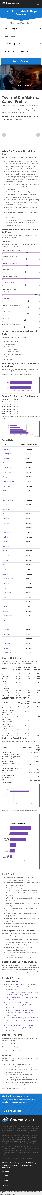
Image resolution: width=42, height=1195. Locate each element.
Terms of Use (6, 1168)
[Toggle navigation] (37, 4)
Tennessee (7, 593)
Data (11, 1163)
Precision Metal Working (14, 1051)
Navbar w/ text (11, 3)
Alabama (6, 546)
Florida (5, 560)
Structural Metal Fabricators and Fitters (19, 987)
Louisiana (6, 648)
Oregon (5, 477)
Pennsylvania (7, 602)
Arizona (5, 491)
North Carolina (8, 579)
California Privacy (30, 1163)
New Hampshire (8, 481)
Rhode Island (7, 551)
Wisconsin (6, 509)
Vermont (6, 611)
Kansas (5, 449)
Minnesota (6, 518)
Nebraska (6, 523)
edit (20, 120)
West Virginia (7, 643)
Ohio (4, 565)
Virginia (5, 588)
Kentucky (6, 528)
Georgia (5, 574)
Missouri (6, 583)
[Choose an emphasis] (21, 43)
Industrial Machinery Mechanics (16, 984)
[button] (4, 135)
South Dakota (7, 616)
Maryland (6, 630)
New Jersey (7, 472)
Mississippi (6, 634)
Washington (7, 454)
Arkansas (6, 639)
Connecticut (7, 467)
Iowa (4, 569)
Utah (4, 495)
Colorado (6, 555)
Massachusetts (8, 514)
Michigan (6, 537)
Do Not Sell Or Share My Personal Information (17, 1165)
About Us (5, 1163)
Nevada (5, 606)
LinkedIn (5, 1180)
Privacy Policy (18, 1163)
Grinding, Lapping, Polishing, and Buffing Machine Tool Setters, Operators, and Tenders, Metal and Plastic (22, 1020)
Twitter (5, 1185)
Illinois (5, 597)
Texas (5, 620)
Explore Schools (12, 1110)
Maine (5, 463)
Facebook (6, 1176)
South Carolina (8, 500)
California (6, 458)
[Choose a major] (21, 36)
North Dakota (7, 504)
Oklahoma (6, 532)
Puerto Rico (7, 653)
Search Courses (21, 61)
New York (6, 486)
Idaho (5, 625)
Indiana (5, 542)
